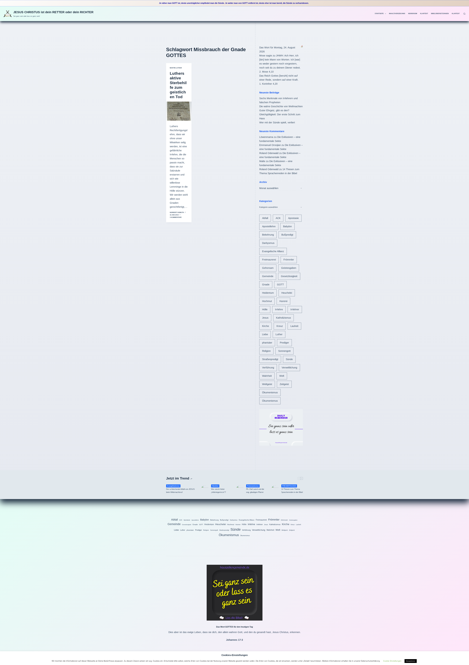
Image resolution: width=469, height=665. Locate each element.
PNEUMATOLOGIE (289, 486)
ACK (278, 218)
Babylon (287, 226)
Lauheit (294, 326)
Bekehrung (268, 234)
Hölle (264, 309)
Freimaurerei (269, 259)
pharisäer (267, 342)
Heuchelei (286, 292)
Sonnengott (284, 351)
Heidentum (268, 292)
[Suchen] (464, 14)
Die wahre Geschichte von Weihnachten (281, 106)
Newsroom (412, 13)
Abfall (265, 218)
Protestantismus (253, 486)
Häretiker (215, 486)
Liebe (265, 334)
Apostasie (293, 218)
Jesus (265, 317)
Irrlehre (279, 309)
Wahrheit (267, 376)
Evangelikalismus (173, 486)
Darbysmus (268, 243)
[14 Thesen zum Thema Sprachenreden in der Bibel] (275, 489)
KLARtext (424, 13)
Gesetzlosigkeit (289, 276)
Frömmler (288, 259)
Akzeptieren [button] (410, 661)
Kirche (265, 326)
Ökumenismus (270, 392)
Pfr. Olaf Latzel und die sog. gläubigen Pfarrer (255, 490)
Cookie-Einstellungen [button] (392, 661)
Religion (266, 351)
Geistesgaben (288, 268)
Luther (279, 334)
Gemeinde (267, 276)
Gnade (265, 284)
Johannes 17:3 (234, 640)
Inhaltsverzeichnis (397, 13)
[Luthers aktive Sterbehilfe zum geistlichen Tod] (179, 111)
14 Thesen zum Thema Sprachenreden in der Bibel (292, 490)
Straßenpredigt (270, 359)
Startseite (379, 13)
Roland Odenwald (268, 153)
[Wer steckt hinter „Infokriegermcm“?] (205, 489)
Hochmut (267, 301)
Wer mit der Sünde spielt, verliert (277, 122)
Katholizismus (283, 317)
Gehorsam (268, 268)
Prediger (284, 342)
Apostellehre (269, 226)
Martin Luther (176, 68)
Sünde (289, 359)
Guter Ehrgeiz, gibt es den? (274, 110)
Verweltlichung (289, 367)
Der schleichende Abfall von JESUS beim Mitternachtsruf (180, 490)
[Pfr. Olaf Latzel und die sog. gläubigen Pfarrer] (240, 489)
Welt (281, 376)
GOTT (280, 284)
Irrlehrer (294, 309)
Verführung (268, 367)
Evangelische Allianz (273, 251)
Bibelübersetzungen (440, 13)
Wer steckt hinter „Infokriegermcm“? (218, 490)
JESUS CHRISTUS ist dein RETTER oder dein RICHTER (53, 12)
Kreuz (280, 326)
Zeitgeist (284, 384)
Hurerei (283, 301)
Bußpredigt (287, 234)
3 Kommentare (176, 217)
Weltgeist (267, 384)
